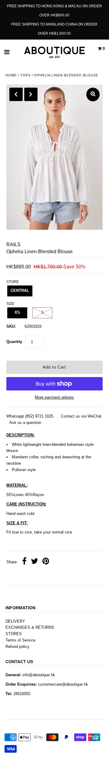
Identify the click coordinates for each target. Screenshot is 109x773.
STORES (13, 633)
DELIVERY (15, 621)
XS (17, 312)
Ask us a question (25, 422)
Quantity (14, 341)
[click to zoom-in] (93, 94)
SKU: (11, 326)
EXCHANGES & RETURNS (29, 627)
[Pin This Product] (45, 562)
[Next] (31, 94)
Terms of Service (20, 640)
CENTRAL (20, 290)
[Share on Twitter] (34, 562)
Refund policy (17, 646)
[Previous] (16, 94)
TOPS (25, 75)
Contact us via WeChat (81, 416)
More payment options (54, 397)
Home (11, 75)
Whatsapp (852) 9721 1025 (30, 416)
